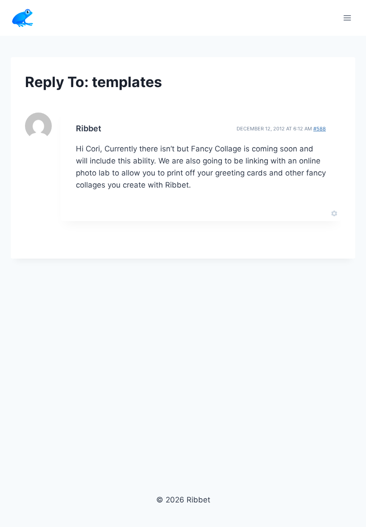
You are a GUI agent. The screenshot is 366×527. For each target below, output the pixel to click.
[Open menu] (347, 18)
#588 (319, 128)
